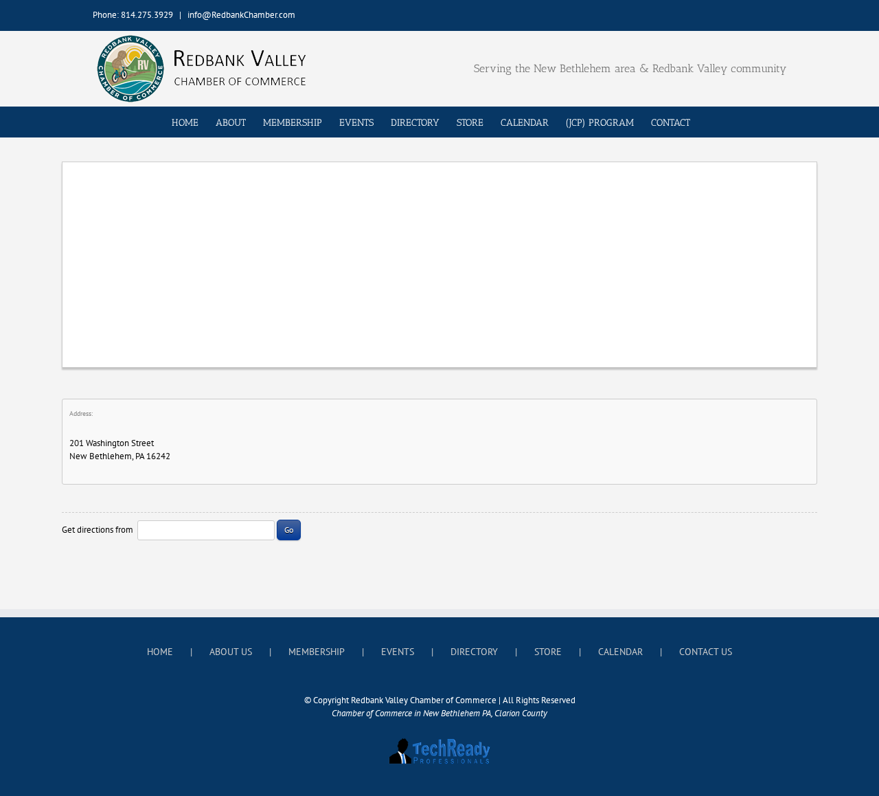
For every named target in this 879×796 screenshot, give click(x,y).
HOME (160, 651)
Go (288, 529)
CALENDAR (620, 651)
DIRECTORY (474, 651)
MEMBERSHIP (316, 651)
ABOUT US (230, 651)
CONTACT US (705, 651)
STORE (548, 651)
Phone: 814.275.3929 (133, 15)
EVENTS (397, 651)
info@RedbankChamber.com (241, 15)
